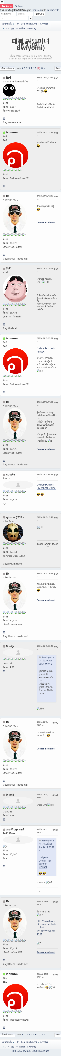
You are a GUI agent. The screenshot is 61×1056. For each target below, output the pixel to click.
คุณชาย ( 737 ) (15, 517)
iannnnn (12, 132)
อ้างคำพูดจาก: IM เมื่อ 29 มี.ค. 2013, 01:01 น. (46, 660)
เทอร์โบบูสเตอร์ (15, 829)
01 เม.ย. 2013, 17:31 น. (42, 975)
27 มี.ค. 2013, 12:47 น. (45, 134)
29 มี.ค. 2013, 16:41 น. (45, 575)
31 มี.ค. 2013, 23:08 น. (42, 796)
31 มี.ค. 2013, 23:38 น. (42, 831)
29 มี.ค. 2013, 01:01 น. (45, 403)
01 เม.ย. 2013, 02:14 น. (42, 903)
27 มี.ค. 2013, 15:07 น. (45, 270)
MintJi (10, 646)
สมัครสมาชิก (53, 10)
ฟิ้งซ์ (8, 78)
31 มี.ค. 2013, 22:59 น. (45, 647)
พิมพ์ (57, 68)
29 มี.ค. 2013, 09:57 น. (45, 476)
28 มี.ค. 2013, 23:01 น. (45, 339)
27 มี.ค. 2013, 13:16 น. (45, 197)
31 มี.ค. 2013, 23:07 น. (42, 723)
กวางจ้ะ (10, 474)
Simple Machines (40, 1050)
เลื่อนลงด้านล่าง (7, 68)
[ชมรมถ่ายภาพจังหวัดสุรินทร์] (4, 254)
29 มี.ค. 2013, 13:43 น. (45, 518)
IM (7, 196)
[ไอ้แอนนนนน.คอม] (4, 185)
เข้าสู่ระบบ (37, 10)
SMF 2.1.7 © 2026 (21, 1050)
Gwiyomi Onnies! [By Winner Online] (46, 486)
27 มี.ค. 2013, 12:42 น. (45, 79)
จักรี (8, 268)
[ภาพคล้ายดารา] (4, 866)
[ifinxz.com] (4, 118)
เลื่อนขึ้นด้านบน (7, 1034)
